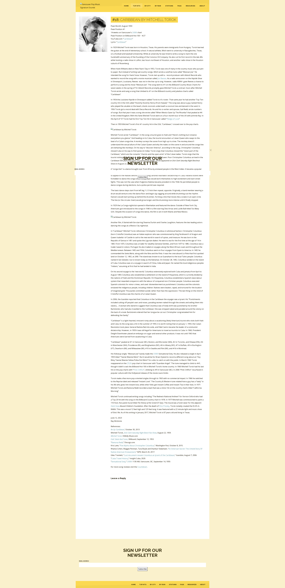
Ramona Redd (117, 442)
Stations (169, 6)
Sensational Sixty (118, 461)
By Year (158, 6)
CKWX (134, 32)
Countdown (142, 467)
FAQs (179, 6)
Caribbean (128, 39)
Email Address (84, 561)
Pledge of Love (173, 119)
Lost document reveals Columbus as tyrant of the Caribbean (149, 455)
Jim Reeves (162, 78)
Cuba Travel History (119, 458)
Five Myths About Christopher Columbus (137, 445)
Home (126, 6)
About (202, 6)
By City (148, 6)
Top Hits (136, 6)
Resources (190, 6)
